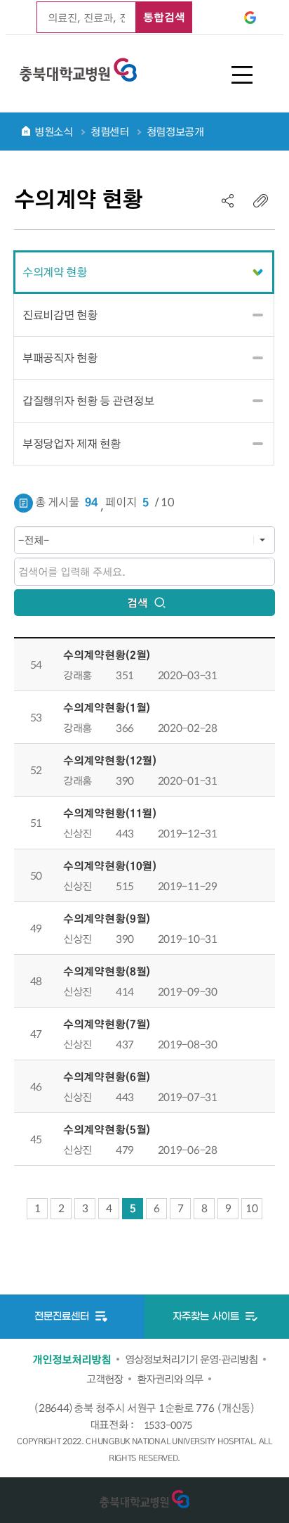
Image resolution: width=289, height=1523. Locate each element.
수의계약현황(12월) (110, 760)
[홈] (26, 131)
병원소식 (53, 131)
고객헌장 (104, 1379)
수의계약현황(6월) (107, 1076)
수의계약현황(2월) (107, 654)
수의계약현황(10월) (110, 865)
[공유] (228, 200)
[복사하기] (261, 200)
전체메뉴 (242, 74)
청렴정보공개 (175, 131)
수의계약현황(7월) (107, 1024)
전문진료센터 (63, 1317)
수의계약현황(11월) (110, 813)
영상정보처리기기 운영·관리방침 (191, 1359)
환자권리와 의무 (170, 1379)
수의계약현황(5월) (107, 1129)
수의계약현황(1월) (107, 707)
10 (251, 1208)
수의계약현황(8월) (107, 971)
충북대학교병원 (78, 67)
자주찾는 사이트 (207, 1317)
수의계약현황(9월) (107, 918)
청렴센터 (109, 131)
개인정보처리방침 (71, 1359)
